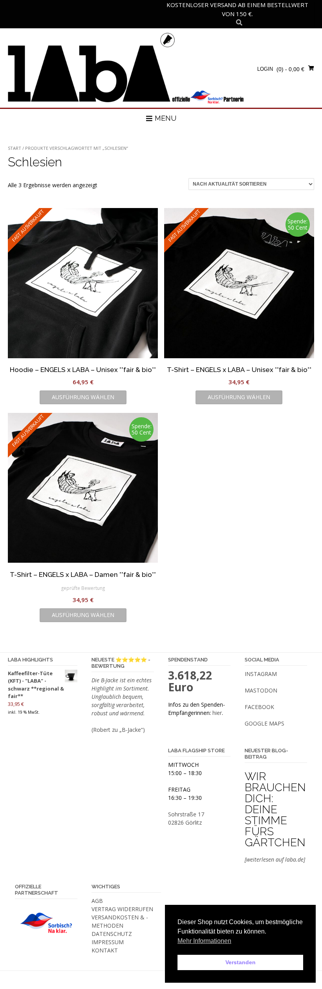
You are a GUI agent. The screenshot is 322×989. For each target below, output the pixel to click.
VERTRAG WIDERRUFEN (122, 909)
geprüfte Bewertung (83, 588)
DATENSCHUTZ (111, 933)
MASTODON (261, 690)
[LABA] (125, 67)
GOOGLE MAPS (264, 723)
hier (217, 712)
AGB (97, 900)
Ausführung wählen (83, 397)
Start (14, 148)
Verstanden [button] (240, 962)
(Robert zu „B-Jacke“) (118, 729)
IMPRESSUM (107, 942)
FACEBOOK (259, 707)
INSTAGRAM (261, 674)
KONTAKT (104, 950)
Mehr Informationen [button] (204, 940)
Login (265, 69)
